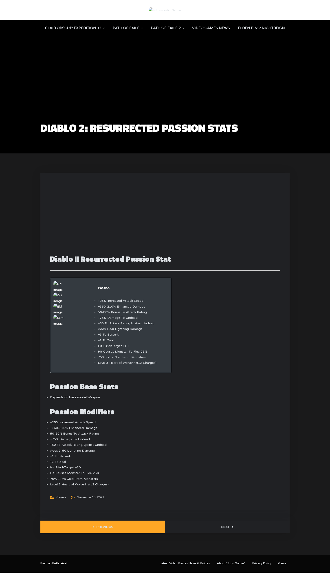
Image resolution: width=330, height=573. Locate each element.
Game (282, 563)
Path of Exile (126, 28)
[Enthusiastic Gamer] (165, 10)
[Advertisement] (165, 88)
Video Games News (211, 28)
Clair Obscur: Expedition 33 (73, 28)
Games (61, 497)
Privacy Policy (261, 563)
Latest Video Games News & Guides (185, 563)
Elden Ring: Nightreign (261, 28)
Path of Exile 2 (166, 28)
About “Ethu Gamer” (231, 563)
